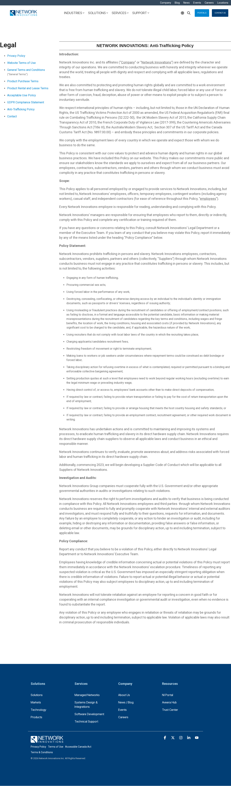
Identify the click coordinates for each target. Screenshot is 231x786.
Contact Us (220, 13)
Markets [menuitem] (36, 702)
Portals (201, 13)
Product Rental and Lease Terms (27, 88)
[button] (165, 738)
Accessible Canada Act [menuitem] (78, 746)
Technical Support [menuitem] (86, 721)
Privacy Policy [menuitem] (38, 746)
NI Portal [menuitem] (167, 695)
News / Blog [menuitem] (126, 702)
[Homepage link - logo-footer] (47, 741)
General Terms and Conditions (26, 70)
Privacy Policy (16, 56)
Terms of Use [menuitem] (55, 746)
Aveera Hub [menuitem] (169, 702)
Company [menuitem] (165, 2)
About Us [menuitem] (124, 695)
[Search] (188, 13)
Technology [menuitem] (38, 710)
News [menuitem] (186, 2)
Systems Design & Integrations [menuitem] (86, 704)
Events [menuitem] (197, 2)
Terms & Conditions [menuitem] (42, 752)
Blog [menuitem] (177, 2)
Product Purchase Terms (22, 81)
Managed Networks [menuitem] (87, 695)
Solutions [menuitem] (37, 695)
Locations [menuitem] (222, 2)
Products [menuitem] (36, 717)
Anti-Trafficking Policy (21, 109)
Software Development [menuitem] (89, 714)
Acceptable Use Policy (21, 95)
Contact (12, 116)
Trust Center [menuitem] (170, 710)
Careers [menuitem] (209, 2)
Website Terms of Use (21, 63)
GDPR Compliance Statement (25, 102)
